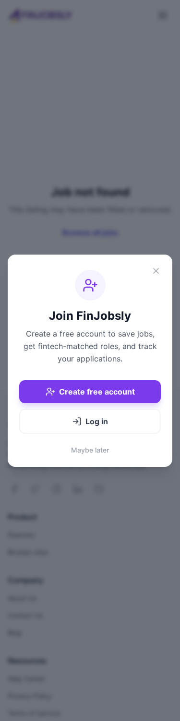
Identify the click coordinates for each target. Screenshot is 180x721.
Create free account (97, 391)
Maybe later (90, 450)
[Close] (156, 270)
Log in (96, 421)
